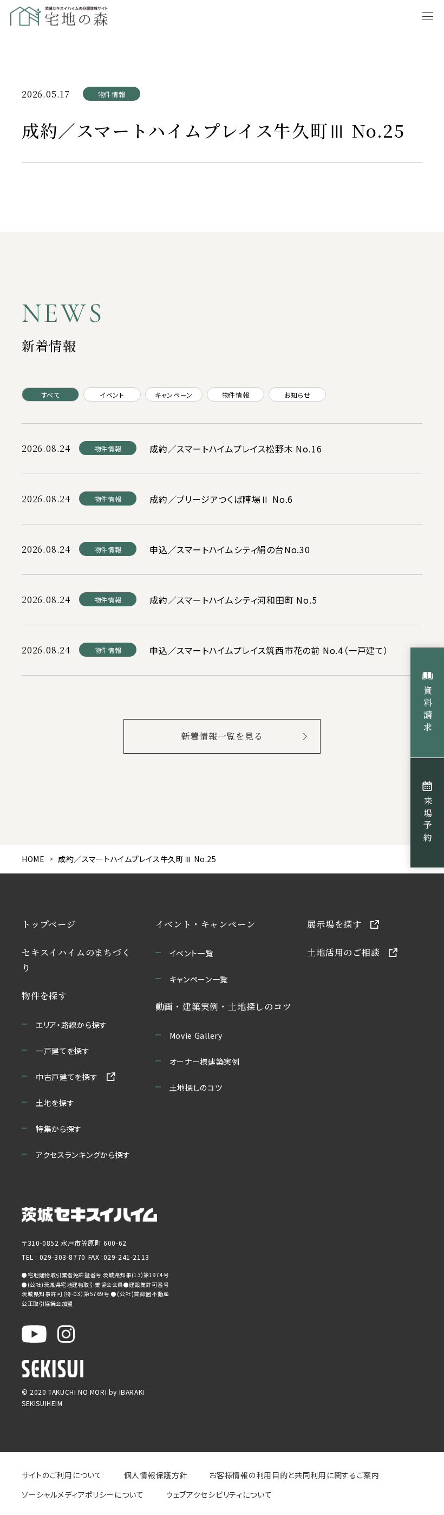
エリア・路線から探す (71, 1024)
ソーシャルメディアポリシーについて (83, 1494)
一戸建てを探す (63, 1050)
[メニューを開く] (428, 16)
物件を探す (44, 995)
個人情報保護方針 (156, 1474)
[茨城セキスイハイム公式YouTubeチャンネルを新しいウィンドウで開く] (34, 1334)
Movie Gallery (196, 1035)
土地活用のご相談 (343, 952)
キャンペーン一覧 (198, 979)
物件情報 (235, 394)
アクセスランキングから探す (83, 1154)
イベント (112, 394)
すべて (50, 394)
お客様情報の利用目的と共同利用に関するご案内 (294, 1474)
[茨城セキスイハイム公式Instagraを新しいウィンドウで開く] (66, 1334)
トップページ (49, 924)
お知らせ (297, 394)
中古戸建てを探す (67, 1076)
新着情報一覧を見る (222, 736)
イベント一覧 (191, 953)
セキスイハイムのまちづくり (76, 960)
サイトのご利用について (62, 1474)
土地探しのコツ (196, 1087)
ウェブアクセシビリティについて (219, 1494)
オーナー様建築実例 (204, 1061)
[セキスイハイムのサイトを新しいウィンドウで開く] (52, 1368)
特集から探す (59, 1128)
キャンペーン (174, 394)
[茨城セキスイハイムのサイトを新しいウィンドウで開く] (89, 1215)
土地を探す (55, 1102)
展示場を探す (334, 924)
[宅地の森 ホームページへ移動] (93, 16)
